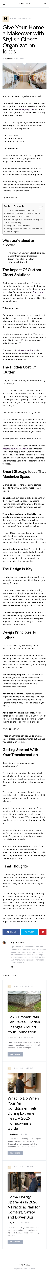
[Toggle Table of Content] (39, 207)
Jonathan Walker (16, 1038)
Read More (15, 1054)
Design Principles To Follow (18, 225)
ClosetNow (38, 292)
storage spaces (26, 109)
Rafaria (24, 3)
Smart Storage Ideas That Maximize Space (24, 219)
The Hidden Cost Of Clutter (18, 216)
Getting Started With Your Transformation (24, 229)
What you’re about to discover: (22, 210)
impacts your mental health (15, 448)
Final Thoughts (12, 232)
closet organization (27, 350)
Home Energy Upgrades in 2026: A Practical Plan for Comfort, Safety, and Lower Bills (24, 1207)
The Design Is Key (13, 222)
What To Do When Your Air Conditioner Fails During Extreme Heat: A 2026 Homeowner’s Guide (23, 1113)
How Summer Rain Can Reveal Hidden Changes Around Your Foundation (24, 1025)
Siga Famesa (9, 59)
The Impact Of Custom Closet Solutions (23, 213)
